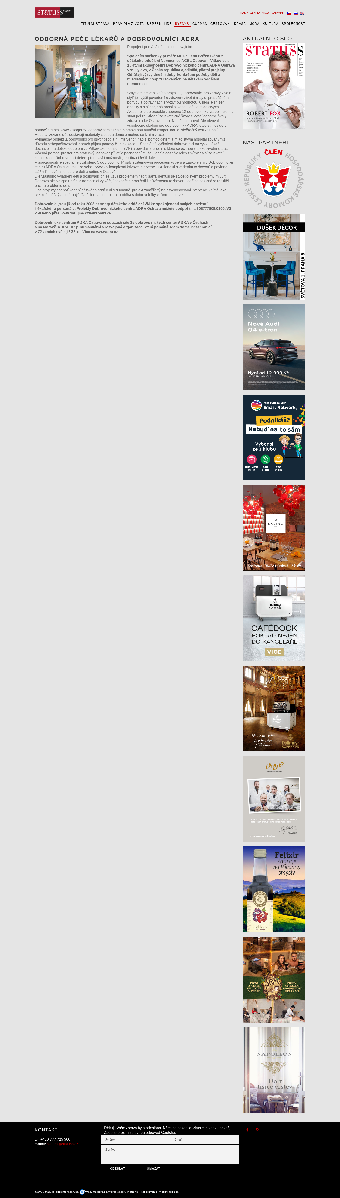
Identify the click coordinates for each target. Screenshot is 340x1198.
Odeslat (117, 1168)
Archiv (255, 13)
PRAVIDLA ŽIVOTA (128, 23)
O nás (265, 13)
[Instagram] (257, 1130)
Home (244, 13)
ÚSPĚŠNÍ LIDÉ (159, 23)
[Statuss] (54, 12)
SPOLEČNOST (293, 23)
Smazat (153, 1168)
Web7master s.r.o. (96, 1191)
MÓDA (254, 23)
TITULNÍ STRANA (95, 23)
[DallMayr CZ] (274, 618)
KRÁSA (240, 23)
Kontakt (277, 13)
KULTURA (270, 23)
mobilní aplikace (169, 1191)
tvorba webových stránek (123, 1191)
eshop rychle (149, 1191)
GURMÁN (199, 23)
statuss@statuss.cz (62, 1144)
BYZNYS (182, 23)
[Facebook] (247, 1130)
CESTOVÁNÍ (220, 23)
